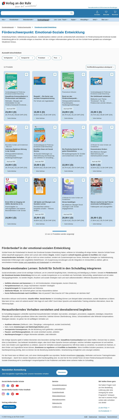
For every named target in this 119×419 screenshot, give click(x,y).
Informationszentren (58, 399)
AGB (85, 417)
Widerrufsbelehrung (58, 396)
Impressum (102, 417)
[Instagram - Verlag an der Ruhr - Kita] (3, 394)
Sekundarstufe (28, 19)
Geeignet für (25, 58)
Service (55, 381)
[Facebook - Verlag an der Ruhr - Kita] (8, 394)
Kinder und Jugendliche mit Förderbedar (34, 262)
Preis (55, 58)
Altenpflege (84, 19)
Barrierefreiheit (112, 417)
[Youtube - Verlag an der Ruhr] (17, 385)
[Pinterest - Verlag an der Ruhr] (12, 385)
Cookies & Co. (57, 407)
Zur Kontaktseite (104, 411)
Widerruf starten (9, 407)
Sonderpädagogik (43, 19)
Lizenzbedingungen (58, 389)
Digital (73, 19)
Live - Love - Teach (60, 19)
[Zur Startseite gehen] (30, 5)
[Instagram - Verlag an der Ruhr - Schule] (3, 385)
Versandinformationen (59, 385)
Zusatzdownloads (58, 392)
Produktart (41, 58)
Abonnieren (62, 372)
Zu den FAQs (103, 408)
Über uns (104, 19)
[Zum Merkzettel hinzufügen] (26, 74)
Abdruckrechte (57, 403)
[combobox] (35, 13)
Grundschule (14, 19)
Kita (3, 19)
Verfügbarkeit (8, 58)
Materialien (80, 355)
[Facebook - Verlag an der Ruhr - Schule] (8, 385)
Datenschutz (93, 417)
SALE (95, 19)
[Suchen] (71, 13)
